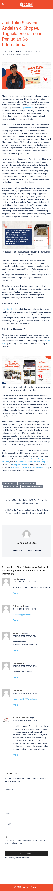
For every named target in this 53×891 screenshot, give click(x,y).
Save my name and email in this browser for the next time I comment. (25, 841)
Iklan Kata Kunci (9, 309)
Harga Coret (9, 483)
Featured (7, 55)
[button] (3, 4)
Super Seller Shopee (32, 487)
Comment (9, 789)
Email (8, 824)
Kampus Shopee (13, 52)
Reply (15, 593)
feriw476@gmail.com (22, 614)
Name (8, 813)
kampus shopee (11, 487)
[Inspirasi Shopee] (26, 4)
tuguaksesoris (27, 107)
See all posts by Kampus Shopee (26, 550)
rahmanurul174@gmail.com (25, 699)
